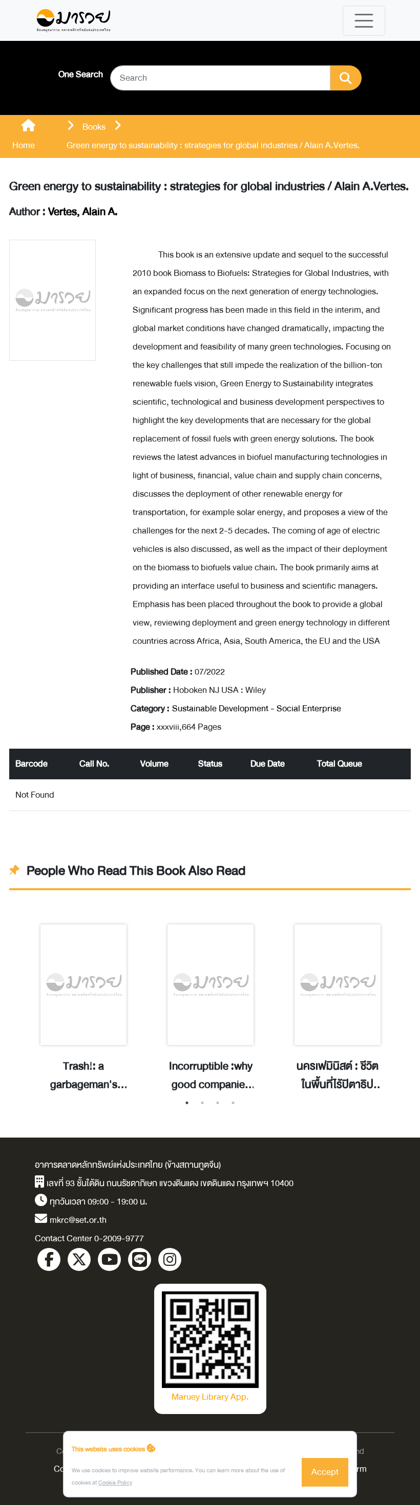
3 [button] (218, 1103)
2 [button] (202, 1103)
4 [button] (233, 1103)
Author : (63, 212)
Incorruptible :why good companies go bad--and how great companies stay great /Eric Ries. (211, 1075)
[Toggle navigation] (364, 21)
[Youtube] (109, 1259)
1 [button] (187, 1103)
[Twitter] (79, 1259)
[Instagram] (169, 1259)
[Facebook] (48, 1259)
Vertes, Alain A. (83, 211)
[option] (83, 997)
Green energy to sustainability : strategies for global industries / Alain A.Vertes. (209, 186)
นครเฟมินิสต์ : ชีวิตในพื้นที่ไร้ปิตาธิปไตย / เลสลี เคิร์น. (338, 1075)
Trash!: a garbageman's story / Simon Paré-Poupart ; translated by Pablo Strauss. (83, 1075)
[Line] (139, 1259)
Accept (325, 1472)
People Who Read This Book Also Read (136, 871)
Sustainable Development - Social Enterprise (256, 708)
